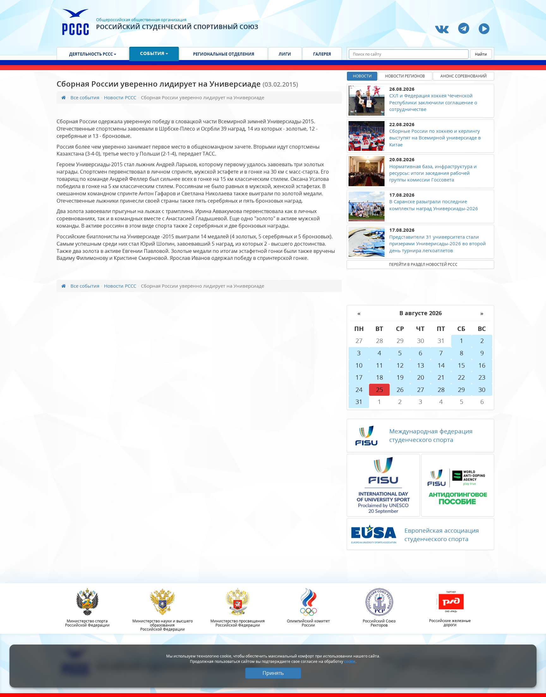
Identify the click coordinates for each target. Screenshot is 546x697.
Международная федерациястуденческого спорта (431, 435)
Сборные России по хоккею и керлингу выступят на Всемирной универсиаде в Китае (435, 138)
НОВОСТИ (362, 76)
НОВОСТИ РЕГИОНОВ (405, 76)
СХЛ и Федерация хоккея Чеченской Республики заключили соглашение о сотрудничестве (433, 102)
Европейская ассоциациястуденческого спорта (441, 534)
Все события (84, 97)
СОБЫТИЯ (153, 53)
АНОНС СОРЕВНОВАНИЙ (463, 76)
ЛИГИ (285, 54)
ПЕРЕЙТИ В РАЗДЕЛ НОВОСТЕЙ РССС (423, 264)
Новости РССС (120, 97)
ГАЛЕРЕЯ (322, 54)
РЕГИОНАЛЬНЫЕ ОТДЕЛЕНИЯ (223, 54)
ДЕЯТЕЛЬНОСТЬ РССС (91, 54)
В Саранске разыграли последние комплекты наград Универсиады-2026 (433, 204)
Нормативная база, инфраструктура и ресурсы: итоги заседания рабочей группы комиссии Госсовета (433, 173)
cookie (349, 661)
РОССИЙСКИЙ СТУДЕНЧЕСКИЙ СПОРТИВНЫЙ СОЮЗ (177, 27)
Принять (273, 672)
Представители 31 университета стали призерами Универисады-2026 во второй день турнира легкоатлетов (437, 244)
